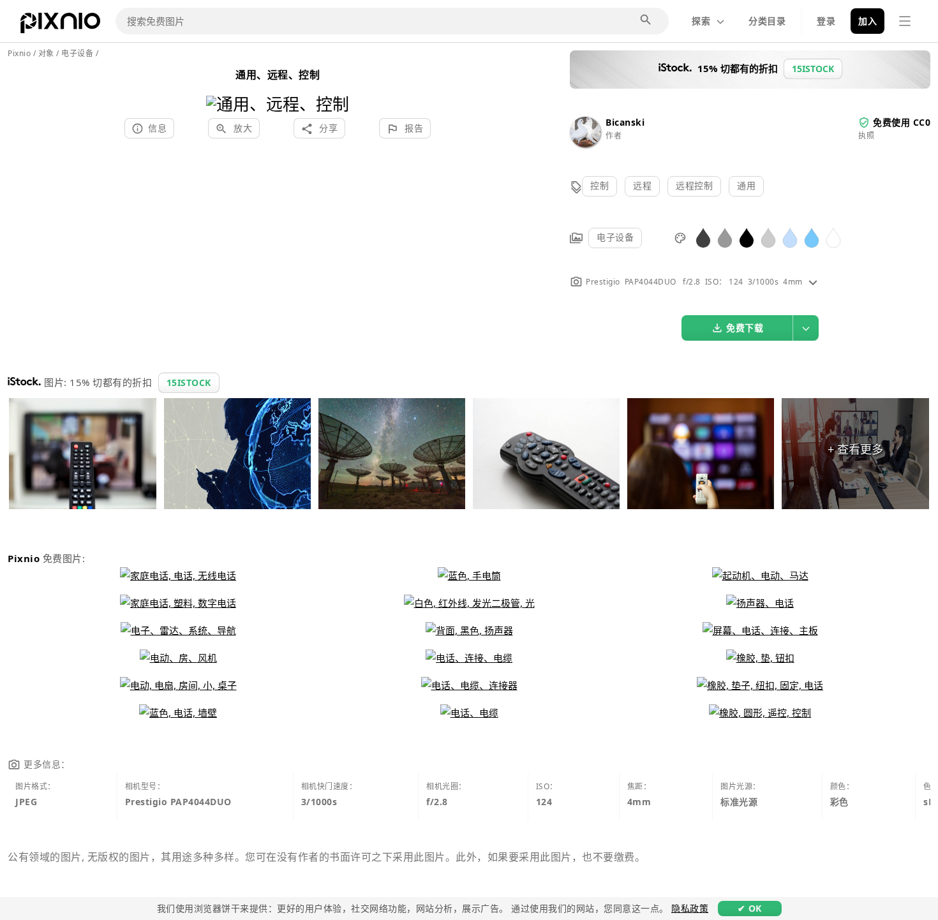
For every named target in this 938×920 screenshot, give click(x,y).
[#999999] (725, 237)
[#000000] (746, 237)
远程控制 (694, 185)
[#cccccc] (768, 237)
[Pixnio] (60, 25)
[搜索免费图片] (646, 20)
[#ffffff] (833, 237)
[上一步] (220, 88)
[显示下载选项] (806, 328)
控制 (599, 185)
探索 (701, 21)
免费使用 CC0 (901, 122)
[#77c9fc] (811, 237)
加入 (867, 21)
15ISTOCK (189, 382)
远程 (642, 185)
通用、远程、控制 (277, 75)
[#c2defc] (790, 237)
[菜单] (905, 21)
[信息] (813, 281)
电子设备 (615, 237)
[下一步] (334, 88)
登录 (826, 21)
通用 (746, 185)
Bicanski (625, 122)
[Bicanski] (585, 144)
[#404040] (703, 237)
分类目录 (766, 21)
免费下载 (744, 328)
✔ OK (750, 908)
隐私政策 (689, 908)
